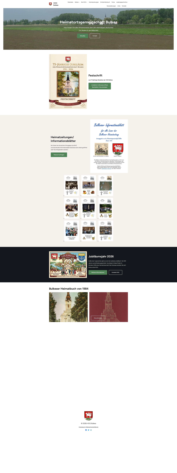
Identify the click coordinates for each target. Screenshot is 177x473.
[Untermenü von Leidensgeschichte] (127, 2)
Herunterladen (58, 318)
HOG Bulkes (55, 4)
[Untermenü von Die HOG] (86, 2)
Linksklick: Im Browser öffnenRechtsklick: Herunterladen (99, 86)
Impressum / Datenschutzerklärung (88, 427)
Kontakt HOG (115, 272)
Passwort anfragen (59, 155)
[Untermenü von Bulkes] (79, 2)
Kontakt (95, 36)
